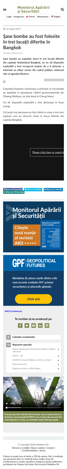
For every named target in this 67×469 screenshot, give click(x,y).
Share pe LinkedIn (54, 190)
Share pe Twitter (34, 190)
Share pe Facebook (13, 190)
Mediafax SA (42, 445)
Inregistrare (19, 17)
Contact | (50, 448)
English (57, 17)
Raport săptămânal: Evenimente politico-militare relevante (33, 350)
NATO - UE (17, 356)
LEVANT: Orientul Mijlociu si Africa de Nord (31, 360)
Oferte (32, 17)
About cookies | (38, 448)
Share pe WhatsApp (14, 192)
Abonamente (42, 17)
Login (9, 17)
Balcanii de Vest (19, 364)
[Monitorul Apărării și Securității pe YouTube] (33, 325)
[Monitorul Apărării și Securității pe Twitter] (27, 325)
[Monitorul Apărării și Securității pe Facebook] (20, 325)
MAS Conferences (13, 311)
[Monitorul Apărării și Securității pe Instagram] (47, 325)
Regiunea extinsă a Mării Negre (26, 369)
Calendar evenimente (23, 337)
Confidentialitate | (30, 451)
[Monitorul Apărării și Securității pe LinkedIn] (40, 325)
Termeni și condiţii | (21, 448)
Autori (42, 451)
